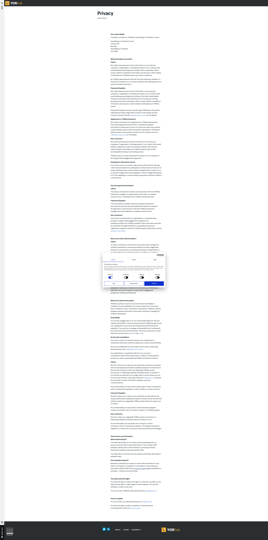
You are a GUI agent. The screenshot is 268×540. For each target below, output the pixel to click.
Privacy (118, 530)
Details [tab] (134, 259)
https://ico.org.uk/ (135, 508)
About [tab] (154, 259)
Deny (114, 283)
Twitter (133, 333)
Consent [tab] (113, 259)
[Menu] (2, 2)
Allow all (154, 283)
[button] (2, 522)
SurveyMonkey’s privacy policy (134, 349)
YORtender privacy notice (138, 115)
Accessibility (136, 530)
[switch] (126, 277)
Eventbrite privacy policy (118, 231)
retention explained (140, 468)
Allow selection (134, 283)
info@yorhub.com (149, 378)
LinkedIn (141, 333)
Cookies (126, 530)
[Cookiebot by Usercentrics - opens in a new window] (158, 255)
